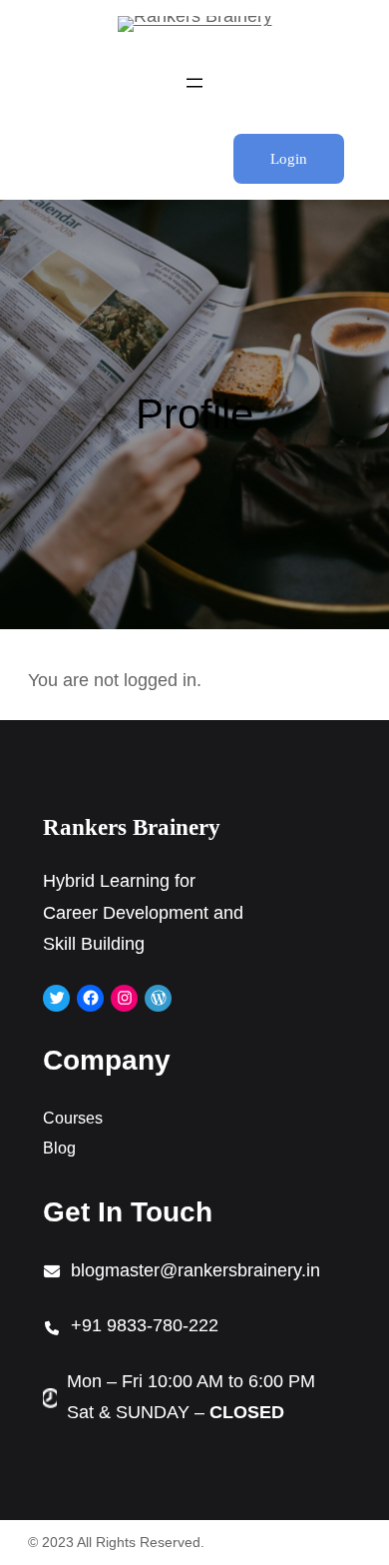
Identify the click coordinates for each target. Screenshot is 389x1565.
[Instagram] (124, 998)
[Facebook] (90, 998)
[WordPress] (158, 998)
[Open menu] (194, 83)
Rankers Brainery (131, 827)
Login (288, 159)
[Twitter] (56, 998)
